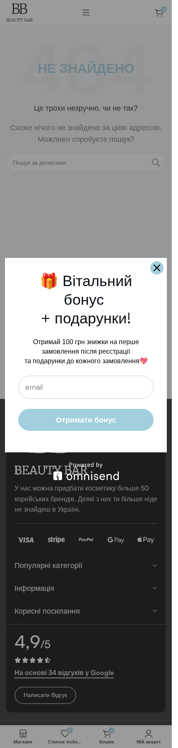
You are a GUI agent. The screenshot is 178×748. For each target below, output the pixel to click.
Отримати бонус (86, 419)
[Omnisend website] (86, 471)
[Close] (157, 268)
